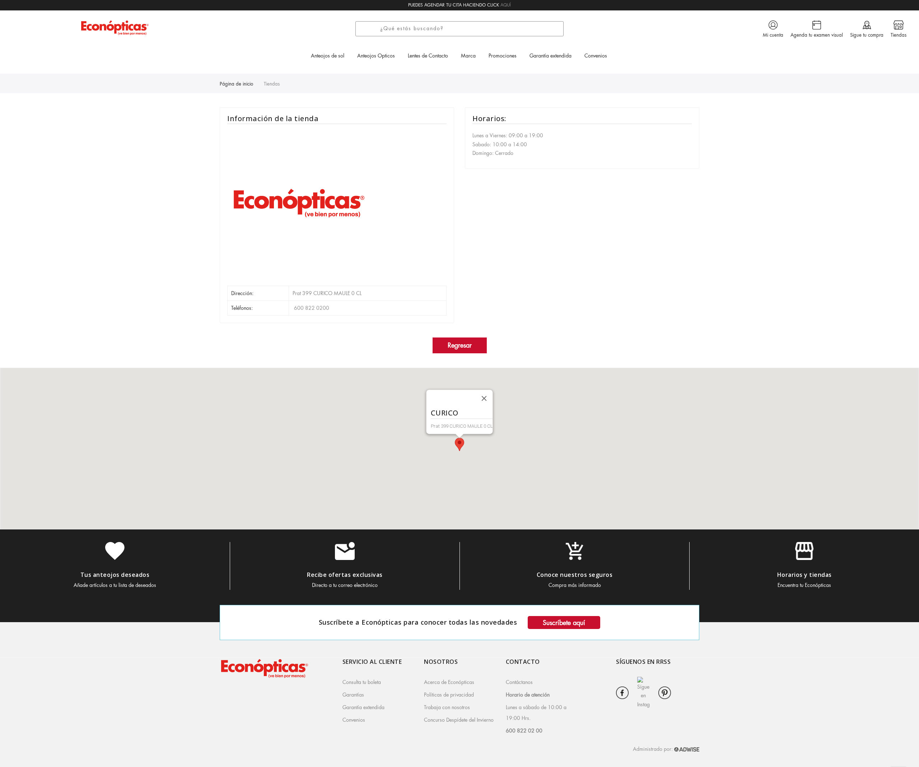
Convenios (353, 719)
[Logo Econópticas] (114, 27)
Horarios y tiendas (804, 575)
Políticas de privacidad (449, 694)
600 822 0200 (311, 308)
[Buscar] (370, 29)
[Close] (484, 398)
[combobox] (470, 29)
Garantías (353, 694)
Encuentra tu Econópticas (804, 585)
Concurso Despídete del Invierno (459, 719)
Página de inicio (236, 84)
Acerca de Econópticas (449, 682)
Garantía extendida (363, 707)
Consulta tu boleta (361, 682)
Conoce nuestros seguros (575, 575)
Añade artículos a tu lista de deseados (115, 585)
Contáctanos (519, 682)
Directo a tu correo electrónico (345, 585)
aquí (505, 5)
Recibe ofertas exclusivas (345, 575)
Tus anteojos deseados (115, 575)
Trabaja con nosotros (447, 707)
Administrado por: (653, 749)
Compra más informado (575, 585)
